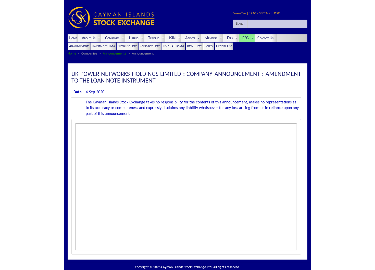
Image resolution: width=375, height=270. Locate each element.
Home (73, 38)
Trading (153, 38)
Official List (224, 46)
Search (240, 24)
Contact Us (266, 38)
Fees (230, 38)
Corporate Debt (150, 46)
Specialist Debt (127, 46)
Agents (190, 38)
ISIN (172, 38)
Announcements (79, 46)
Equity (209, 46)
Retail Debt (194, 46)
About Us (88, 38)
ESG (245, 38)
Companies (112, 38)
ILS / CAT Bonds (173, 46)
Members (211, 38)
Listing (134, 38)
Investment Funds (103, 46)
